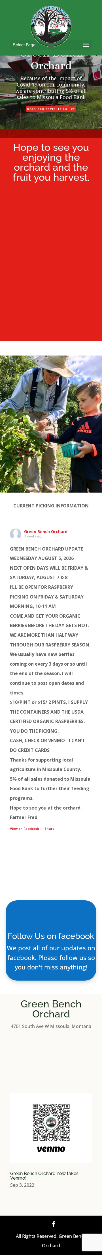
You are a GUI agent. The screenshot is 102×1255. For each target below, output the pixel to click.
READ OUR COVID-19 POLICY (51, 109)
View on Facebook (24, 828)
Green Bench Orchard (45, 531)
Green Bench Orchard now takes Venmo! (44, 1176)
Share (49, 828)
